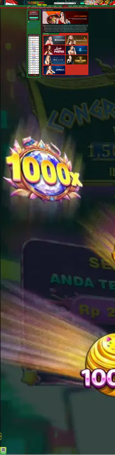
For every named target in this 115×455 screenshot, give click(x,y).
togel (60, 6)
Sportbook (34, 6)
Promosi (85, 6)
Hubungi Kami (75, 1)
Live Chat (68, 1)
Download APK (61, 1)
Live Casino (65, 6)
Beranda (29, 6)
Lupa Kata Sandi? (82, 1)
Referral (80, 6)
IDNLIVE (50, 6)
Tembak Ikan (75, 6)
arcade (55, 6)
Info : (28, 7)
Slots (45, 6)
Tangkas (70, 6)
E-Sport (39, 6)
